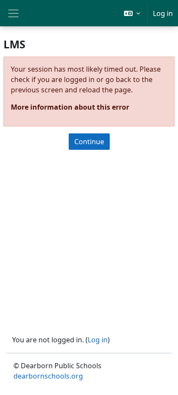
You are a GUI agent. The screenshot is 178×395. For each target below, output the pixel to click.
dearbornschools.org (48, 376)
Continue (89, 141)
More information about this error (70, 107)
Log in (163, 13)
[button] (132, 13)
